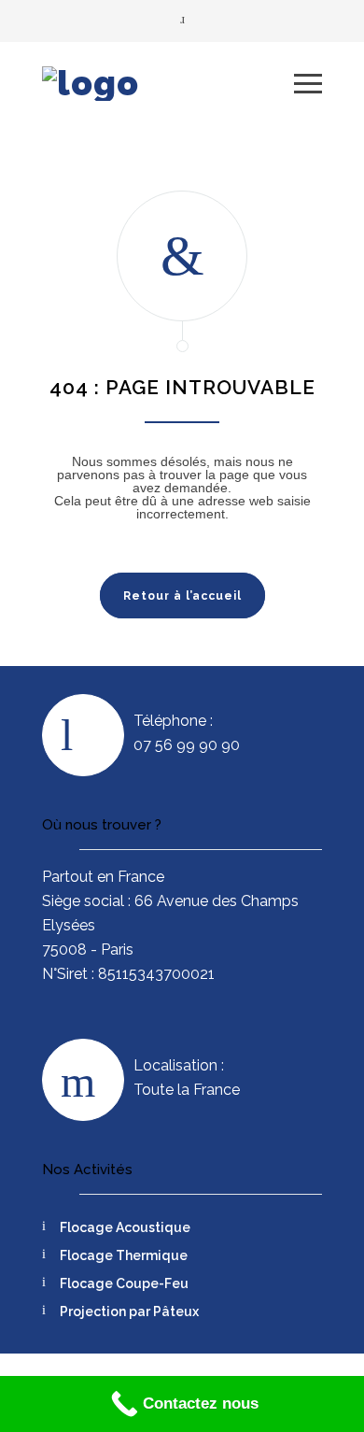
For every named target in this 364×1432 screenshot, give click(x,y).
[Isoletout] (168, 83)
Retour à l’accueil (182, 596)
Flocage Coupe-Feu (124, 1283)
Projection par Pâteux (129, 1311)
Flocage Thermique (124, 1255)
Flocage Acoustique (125, 1227)
